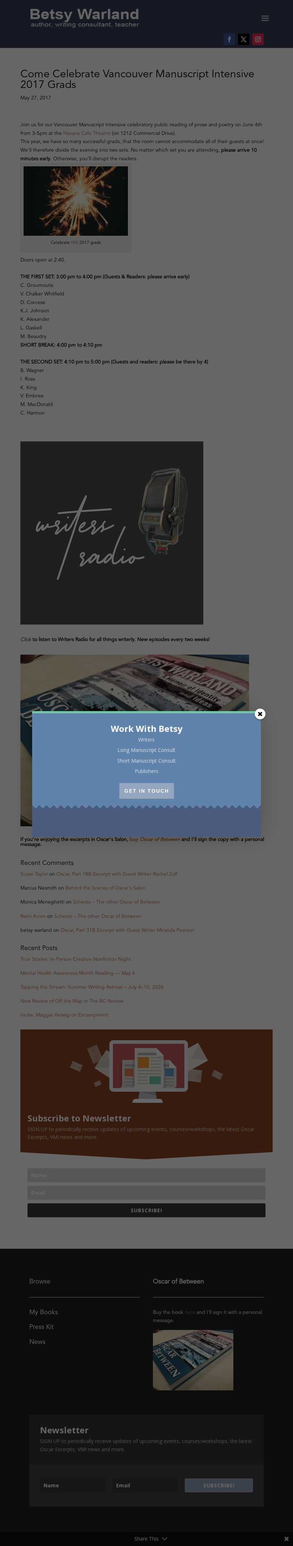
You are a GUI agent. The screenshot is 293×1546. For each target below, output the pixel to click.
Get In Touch (146, 791)
